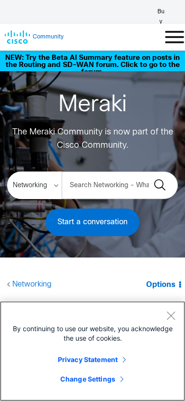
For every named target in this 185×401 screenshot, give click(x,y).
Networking (32, 284)
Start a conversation (92, 222)
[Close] (171, 315)
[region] (92, 351)
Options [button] (161, 284)
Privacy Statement (88, 359)
